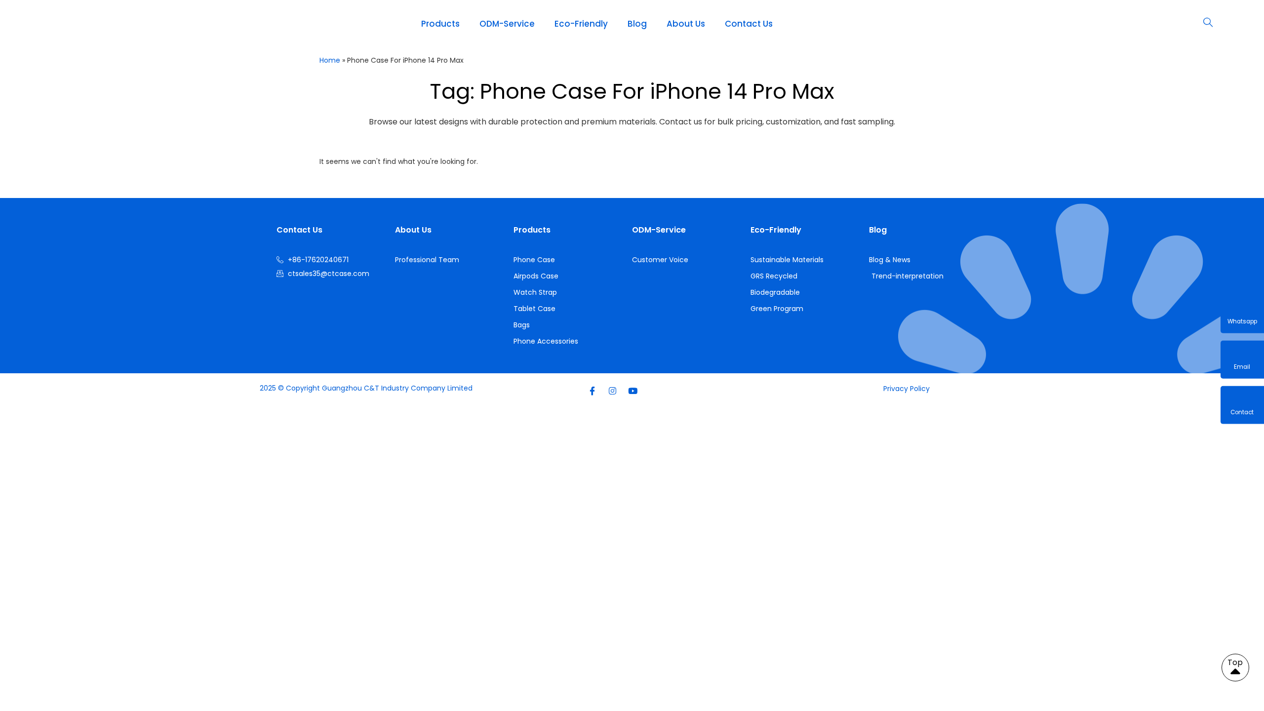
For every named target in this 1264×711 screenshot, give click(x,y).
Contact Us (749, 24)
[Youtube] (632, 390)
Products (440, 24)
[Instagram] (612, 390)
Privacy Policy (906, 389)
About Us (686, 24)
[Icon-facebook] (592, 390)
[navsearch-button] (1208, 23)
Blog (637, 24)
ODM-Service (507, 24)
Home (329, 60)
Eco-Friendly (581, 24)
